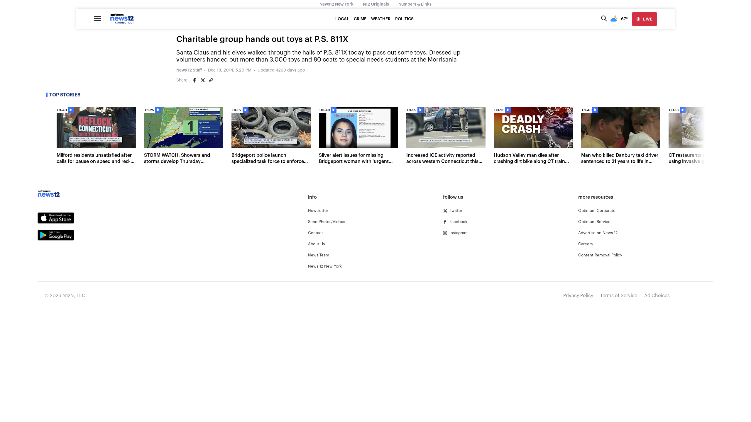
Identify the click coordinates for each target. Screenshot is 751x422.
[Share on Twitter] (202, 80)
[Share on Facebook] (194, 80)
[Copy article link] (211, 80)
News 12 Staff (189, 70)
